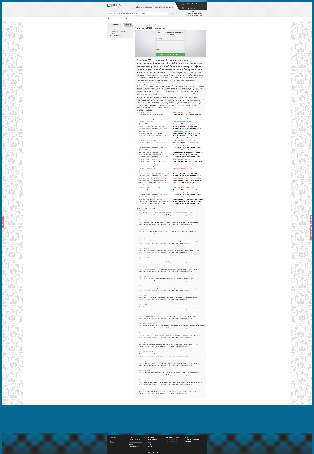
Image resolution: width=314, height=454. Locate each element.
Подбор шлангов (152, 449)
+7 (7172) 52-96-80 (171, 439)
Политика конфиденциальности (153, 451)
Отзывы (112, 442)
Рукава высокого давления (117, 31)
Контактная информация (172, 437)
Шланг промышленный (116, 29)
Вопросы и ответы (152, 439)
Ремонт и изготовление (162, 19)
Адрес (186, 437)
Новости (150, 446)
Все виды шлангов (114, 19)
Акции (149, 442)
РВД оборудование (115, 35)
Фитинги (112, 33)
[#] (311, 219)
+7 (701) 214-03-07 (171, 443)
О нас (111, 439)
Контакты (194, 3)
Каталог (188, 3)
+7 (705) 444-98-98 (171, 441)
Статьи (149, 444)
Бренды (128, 19)
